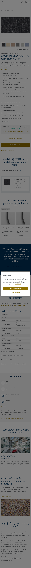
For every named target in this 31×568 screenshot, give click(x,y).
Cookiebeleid (18, 284)
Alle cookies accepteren (15, 288)
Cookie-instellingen (15, 292)
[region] (15, 284)
